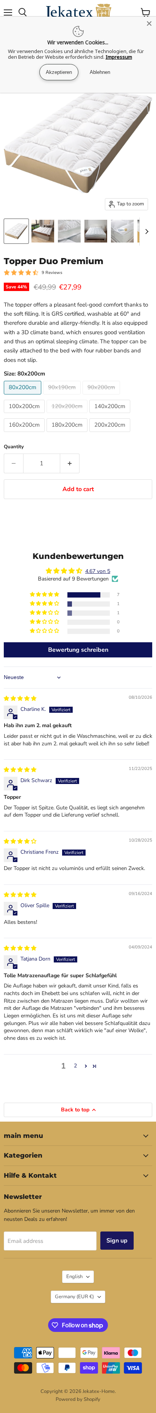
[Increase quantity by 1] (70, 463)
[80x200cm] (23, 396)
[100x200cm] (25, 415)
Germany (74, 1296)
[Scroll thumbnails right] (145, 232)
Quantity (14, 447)
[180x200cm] (68, 434)
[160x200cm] (25, 434)
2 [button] (75, 1065)
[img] (20, 698)
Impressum (119, 56)
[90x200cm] (102, 396)
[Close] (149, 23)
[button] (45, 595)
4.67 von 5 (97, 571)
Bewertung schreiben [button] (78, 650)
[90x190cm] (63, 396)
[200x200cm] (110, 434)
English (74, 1276)
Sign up (117, 1240)
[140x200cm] (110, 415)
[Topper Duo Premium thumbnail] (16, 231)
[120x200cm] (68, 415)
